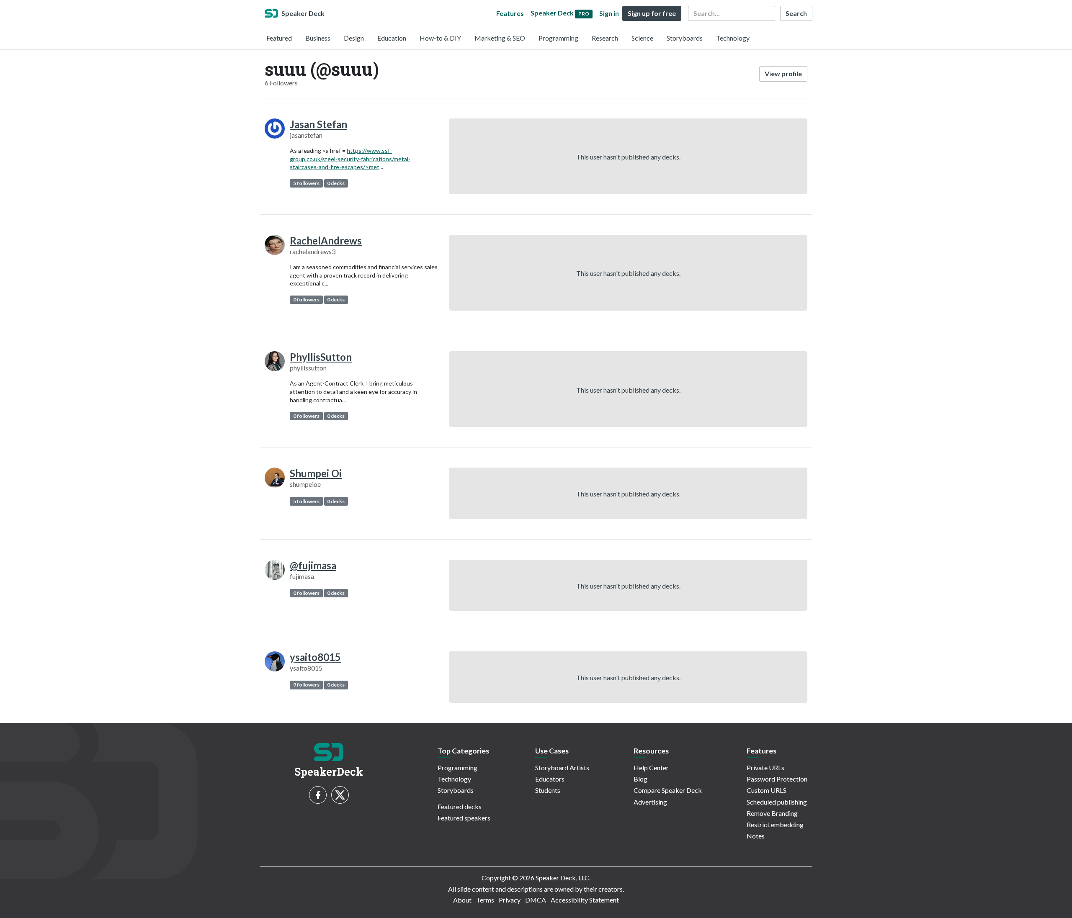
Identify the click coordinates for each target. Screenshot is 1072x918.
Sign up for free (652, 13)
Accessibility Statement (585, 900)
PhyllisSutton (321, 357)
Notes (756, 836)
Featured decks (460, 806)
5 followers (306, 183)
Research (605, 38)
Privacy (510, 900)
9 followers (306, 684)
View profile (783, 73)
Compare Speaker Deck (668, 790)
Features (510, 13)
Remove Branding (772, 813)
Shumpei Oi (316, 473)
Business (317, 38)
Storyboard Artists (562, 767)
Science (642, 38)
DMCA (535, 900)
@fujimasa (313, 565)
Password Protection (777, 779)
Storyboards (685, 38)
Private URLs (765, 767)
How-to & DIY (440, 38)
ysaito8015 (315, 657)
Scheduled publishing (777, 802)
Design (354, 38)
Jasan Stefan (318, 124)
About (462, 900)
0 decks (336, 183)
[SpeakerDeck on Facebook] (318, 795)
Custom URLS (766, 790)
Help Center (651, 767)
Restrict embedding (775, 824)
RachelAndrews (326, 240)
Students (547, 790)
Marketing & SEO (499, 38)
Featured (279, 38)
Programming (558, 38)
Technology (733, 38)
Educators (549, 779)
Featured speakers (464, 818)
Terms (485, 900)
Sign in (609, 13)
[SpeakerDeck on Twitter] (340, 795)
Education (391, 38)
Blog (640, 779)
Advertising (650, 802)
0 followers (306, 299)
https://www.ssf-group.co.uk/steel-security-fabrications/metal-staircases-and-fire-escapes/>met (350, 158)
